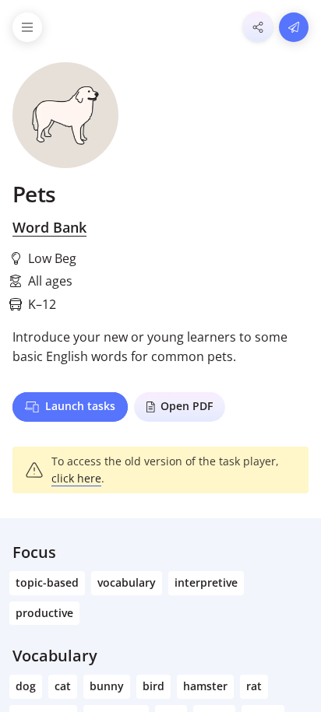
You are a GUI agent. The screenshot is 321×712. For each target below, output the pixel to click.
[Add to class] (294, 27)
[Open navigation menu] (27, 27)
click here (76, 478)
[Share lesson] (258, 27)
